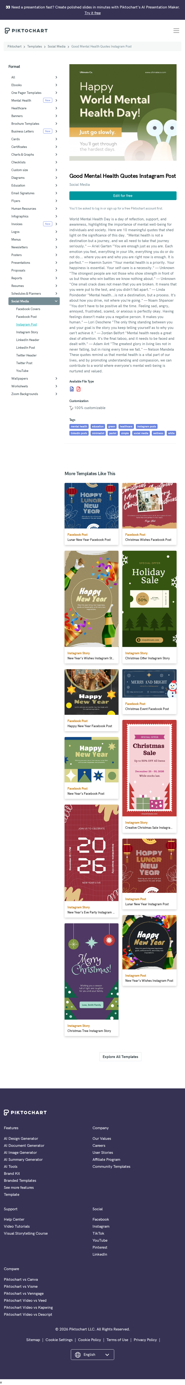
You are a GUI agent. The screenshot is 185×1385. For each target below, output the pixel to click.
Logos (15, 232)
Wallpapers (19, 378)
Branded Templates (20, 1180)
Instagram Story (27, 332)
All (13, 77)
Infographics (19, 216)
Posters (16, 255)
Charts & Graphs (22, 154)
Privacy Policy (145, 1339)
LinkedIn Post (25, 347)
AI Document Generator (24, 1145)
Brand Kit (12, 1173)
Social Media (57, 46)
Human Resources (23, 208)
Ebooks (16, 85)
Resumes (17, 286)
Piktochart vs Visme (21, 1286)
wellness (158, 433)
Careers (98, 1145)
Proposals (18, 270)
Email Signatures (22, 193)
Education (18, 185)
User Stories (102, 1152)
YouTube (22, 371)
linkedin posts (79, 433)
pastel (112, 433)
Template (11, 1194)
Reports (16, 278)
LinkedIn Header (27, 340)
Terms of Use (117, 1339)
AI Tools (10, 1166)
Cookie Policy (89, 1339)
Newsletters (19, 247)
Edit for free (122, 195)
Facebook (100, 1219)
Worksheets (19, 386)
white (171, 433)
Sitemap (33, 1339)
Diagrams (18, 178)
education (98, 426)
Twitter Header (26, 355)
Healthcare (18, 108)
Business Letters (22, 131)
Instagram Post (26, 324)
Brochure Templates (25, 123)
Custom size (19, 170)
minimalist (98, 433)
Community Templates (111, 1166)
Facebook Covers (28, 309)
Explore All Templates (120, 1056)
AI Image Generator (20, 1152)
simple (125, 433)
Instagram (100, 1226)
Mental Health (21, 100)
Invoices (16, 224)
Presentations (20, 262)
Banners (17, 116)
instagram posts (146, 426)
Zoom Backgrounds (24, 394)
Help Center (14, 1219)
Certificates (19, 147)
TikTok (98, 1233)
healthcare (126, 426)
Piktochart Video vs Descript (28, 1314)
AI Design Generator (21, 1138)
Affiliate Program (106, 1159)
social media (141, 433)
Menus (16, 239)
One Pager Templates (26, 93)
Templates (34, 46)
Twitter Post (24, 363)
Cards (15, 139)
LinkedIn (99, 1254)
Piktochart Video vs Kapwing (28, 1307)
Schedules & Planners (26, 293)
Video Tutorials (17, 1226)
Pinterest (99, 1247)
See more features (19, 1187)
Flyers (15, 201)
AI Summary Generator (23, 1159)
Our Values (101, 1138)
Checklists (18, 162)
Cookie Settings (59, 1339)
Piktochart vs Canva (21, 1279)
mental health (79, 426)
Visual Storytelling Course (26, 1233)
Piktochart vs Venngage (24, 1293)
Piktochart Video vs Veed (25, 1300)
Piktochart (14, 46)
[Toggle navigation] (176, 31)
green (111, 426)
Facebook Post (26, 317)
